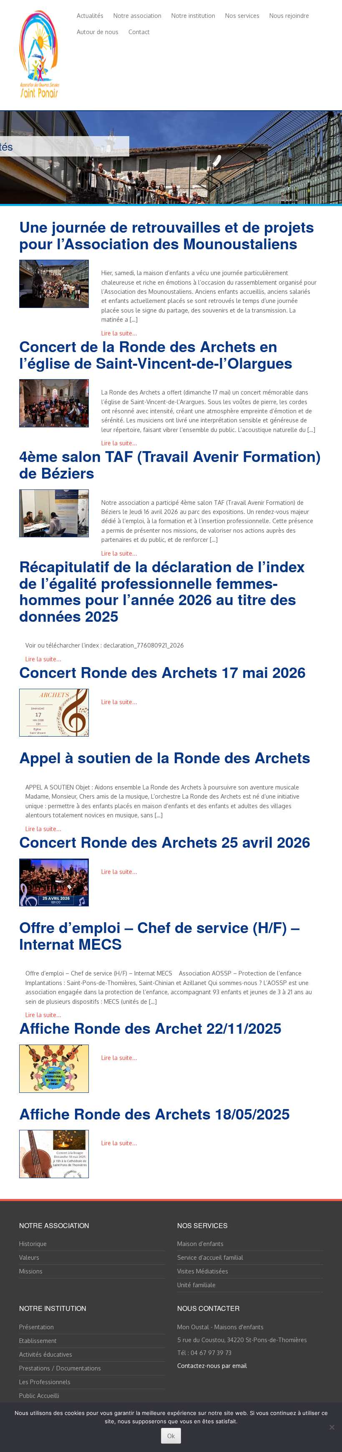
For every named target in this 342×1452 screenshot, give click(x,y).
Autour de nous (97, 31)
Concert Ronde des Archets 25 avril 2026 (164, 841)
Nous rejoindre (289, 15)
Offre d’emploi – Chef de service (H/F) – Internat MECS (159, 935)
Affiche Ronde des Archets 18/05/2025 (154, 1113)
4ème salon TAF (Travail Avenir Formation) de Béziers (170, 464)
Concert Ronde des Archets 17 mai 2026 (162, 672)
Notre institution (193, 15)
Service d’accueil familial (210, 1257)
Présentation (36, 1326)
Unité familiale (196, 1284)
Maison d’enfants (200, 1243)
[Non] (331, 1427)
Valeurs (29, 1257)
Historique (33, 1243)
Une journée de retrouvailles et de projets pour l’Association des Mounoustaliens (166, 235)
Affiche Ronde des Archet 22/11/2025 (150, 1027)
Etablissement (38, 1340)
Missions (31, 1271)
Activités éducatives (45, 1354)
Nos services (242, 15)
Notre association (137, 15)
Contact (139, 31)
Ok (171, 1436)
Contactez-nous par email (212, 1365)
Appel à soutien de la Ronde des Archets (164, 757)
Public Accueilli (39, 1395)
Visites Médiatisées (202, 1271)
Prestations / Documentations (60, 1368)
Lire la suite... (119, 333)
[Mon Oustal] (39, 52)
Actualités (90, 15)
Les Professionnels (44, 1381)
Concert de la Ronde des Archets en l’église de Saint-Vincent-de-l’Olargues (155, 354)
